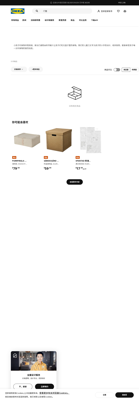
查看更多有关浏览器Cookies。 (54, 393)
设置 (104, 395)
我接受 (124, 395)
